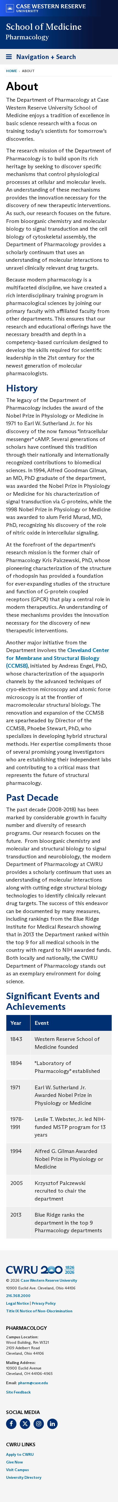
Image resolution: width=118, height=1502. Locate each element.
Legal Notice (17, 1303)
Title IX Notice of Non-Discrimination (39, 1311)
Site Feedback (18, 1392)
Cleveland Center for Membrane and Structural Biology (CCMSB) (57, 658)
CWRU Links (20, 1445)
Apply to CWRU (20, 1454)
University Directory (23, 1477)
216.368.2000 (18, 1295)
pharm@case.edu (33, 1382)
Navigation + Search (39, 58)
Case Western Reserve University (49, 1280)
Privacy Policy (44, 1303)
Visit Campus (17, 1469)
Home (11, 71)
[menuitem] (59, 1454)
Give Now (14, 1462)
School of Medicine (44, 26)
